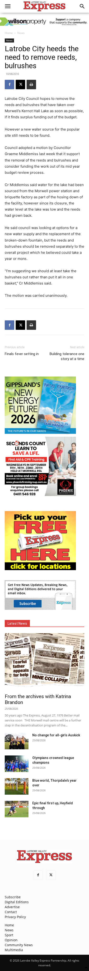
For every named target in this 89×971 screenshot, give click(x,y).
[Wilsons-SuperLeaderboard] (44, 21)
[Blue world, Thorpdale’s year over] (16, 786)
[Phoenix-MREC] (40, 494)
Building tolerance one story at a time (67, 356)
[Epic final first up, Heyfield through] (16, 809)
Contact (11, 912)
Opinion (11, 940)
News (21, 33)
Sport (9, 935)
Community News (19, 945)
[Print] (31, 84)
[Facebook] (9, 84)
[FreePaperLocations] (40, 569)
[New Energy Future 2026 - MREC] (40, 434)
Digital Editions (17, 902)
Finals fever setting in (22, 354)
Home (9, 33)
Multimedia (14, 950)
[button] (7, 6)
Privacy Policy (15, 917)
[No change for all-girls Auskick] (16, 741)
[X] (20, 84)
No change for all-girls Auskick (56, 735)
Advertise (12, 907)
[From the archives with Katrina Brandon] (44, 662)
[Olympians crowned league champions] (16, 763)
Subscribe (13, 897)
